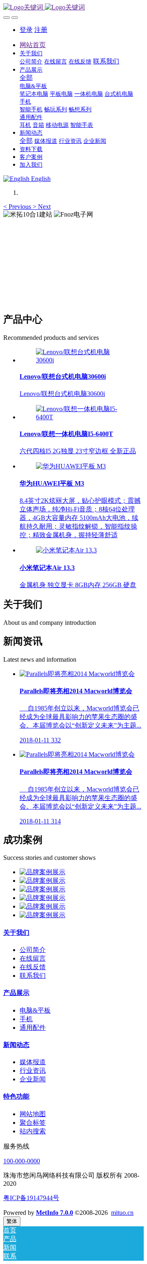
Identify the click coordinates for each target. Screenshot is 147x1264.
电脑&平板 (35, 1010)
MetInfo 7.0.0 (54, 1212)
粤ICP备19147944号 (31, 1197)
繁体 (12, 1221)
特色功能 (16, 1096)
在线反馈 (33, 966)
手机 (26, 1018)
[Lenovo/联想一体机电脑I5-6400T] (81, 417)
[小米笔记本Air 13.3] (66, 550)
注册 (40, 29)
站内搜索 (33, 1131)
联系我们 (33, 975)
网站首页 (33, 44)
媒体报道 (33, 1061)
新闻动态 (16, 1044)
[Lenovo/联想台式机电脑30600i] (81, 360)
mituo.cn (122, 1212)
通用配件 (33, 1027)
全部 (26, 77)
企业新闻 (33, 1079)
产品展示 (16, 992)
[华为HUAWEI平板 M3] (71, 466)
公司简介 (33, 949)
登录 (26, 29)
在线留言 (33, 958)
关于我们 (16, 932)
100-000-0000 (21, 1161)
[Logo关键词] (73, 7)
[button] (18, 206)
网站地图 (33, 1113)
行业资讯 (33, 1070)
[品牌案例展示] (42, 871)
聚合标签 (33, 1122)
